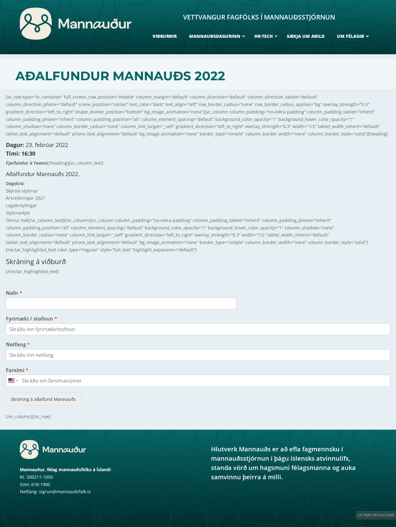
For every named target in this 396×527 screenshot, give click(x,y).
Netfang (18, 344)
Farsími (17, 370)
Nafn (14, 293)
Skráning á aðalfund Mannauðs (43, 399)
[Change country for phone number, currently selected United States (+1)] (13, 381)
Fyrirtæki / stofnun (31, 319)
